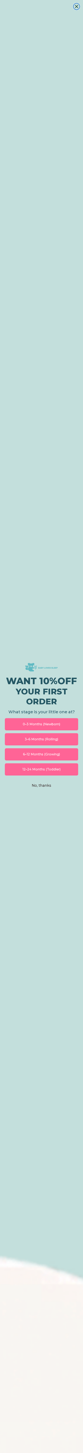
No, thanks (41, 785)
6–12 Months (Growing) (41, 754)
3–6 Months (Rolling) (41, 739)
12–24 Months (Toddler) (41, 769)
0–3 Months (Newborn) (41, 724)
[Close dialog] (76, 6)
